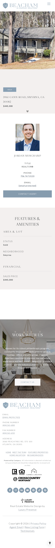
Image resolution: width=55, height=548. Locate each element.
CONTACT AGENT (27, 194)
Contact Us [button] (27, 382)
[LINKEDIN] (21, 490)
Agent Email (16, 527)
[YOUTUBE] (27, 490)
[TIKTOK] (39, 490)
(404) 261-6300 (9, 425)
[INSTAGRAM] (15, 490)
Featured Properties (38, 452)
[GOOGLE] (45, 490)
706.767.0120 (27, 176)
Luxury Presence (27, 509)
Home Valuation (17, 455)
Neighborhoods (35, 455)
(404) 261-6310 (9, 433)
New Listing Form (34, 527)
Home (8, 452)
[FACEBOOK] (9, 490)
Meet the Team (19, 452)
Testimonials (27, 530)
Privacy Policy (38, 523)
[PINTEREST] (33, 490)
